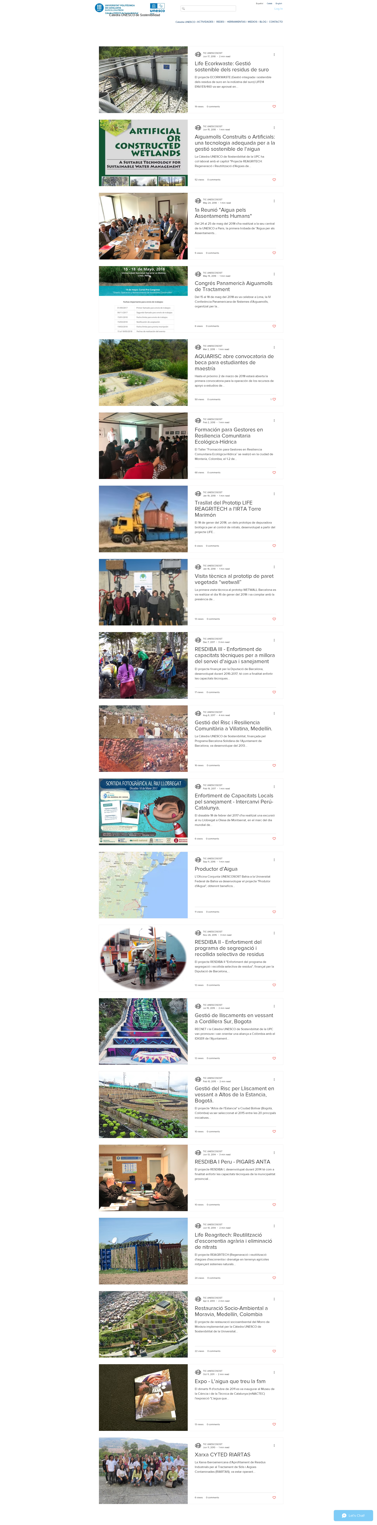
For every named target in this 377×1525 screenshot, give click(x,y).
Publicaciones (191, 34)
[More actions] (275, 54)
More (259, 34)
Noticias (136, 34)
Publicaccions (216, 34)
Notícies (154, 34)
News (171, 34)
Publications (240, 34)
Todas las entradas (111, 34)
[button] (278, 35)
